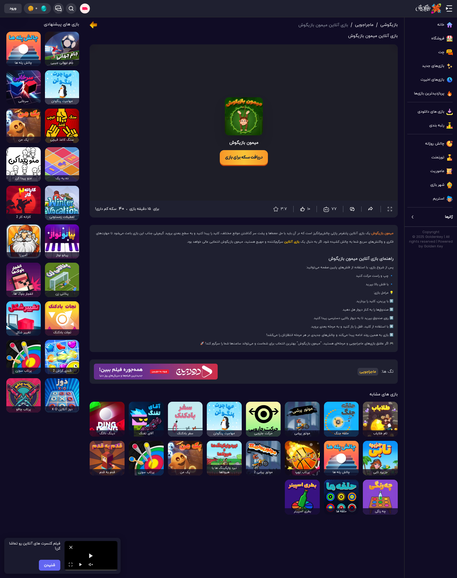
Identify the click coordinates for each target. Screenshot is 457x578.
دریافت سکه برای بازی (244, 157)
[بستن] (71, 547)
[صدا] (91, 564)
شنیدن (49, 565)
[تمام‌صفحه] (71, 564)
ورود (13, 8)
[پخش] (81, 564)
